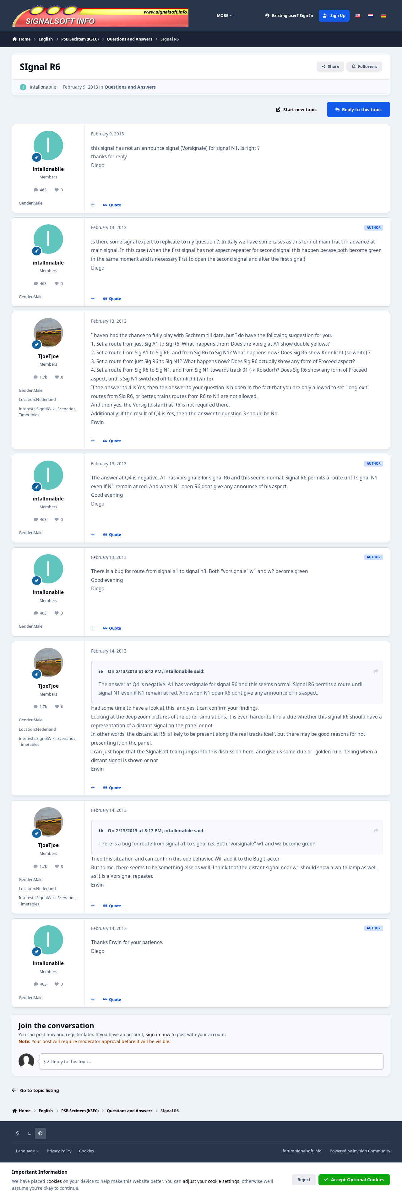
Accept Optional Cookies (357, 1180)
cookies (54, 1181)
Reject (304, 1180)
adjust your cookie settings (211, 1181)
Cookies (86, 1151)
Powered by (360, 1151)
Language (26, 1151)
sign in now (158, 1034)
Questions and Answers (130, 87)
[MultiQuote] (93, 205)
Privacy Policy (59, 1151)
